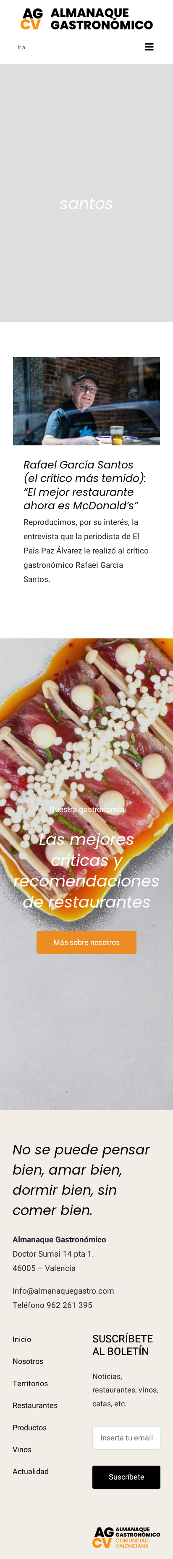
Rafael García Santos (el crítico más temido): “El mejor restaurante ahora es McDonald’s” (87, 375)
